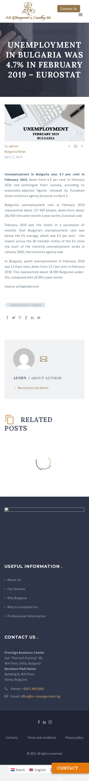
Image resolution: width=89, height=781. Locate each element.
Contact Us (68, 8)
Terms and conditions (41, 737)
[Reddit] (38, 317)
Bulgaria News (15, 151)
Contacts (12, 737)
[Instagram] (50, 722)
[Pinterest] (20, 317)
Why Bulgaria (17, 598)
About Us (14, 580)
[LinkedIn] (32, 317)
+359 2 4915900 (33, 689)
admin (13, 146)
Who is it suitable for (22, 607)
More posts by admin (33, 388)
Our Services (16, 589)
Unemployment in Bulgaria (25, 305)
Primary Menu (80, 14)
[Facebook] (7, 317)
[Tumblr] (26, 317)
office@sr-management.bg (40, 696)
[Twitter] (13, 317)
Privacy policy (74, 737)
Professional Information (26, 616)
